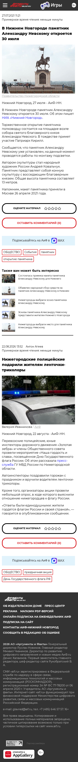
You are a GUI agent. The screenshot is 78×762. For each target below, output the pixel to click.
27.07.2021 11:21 (11, 15)
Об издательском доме (22, 606)
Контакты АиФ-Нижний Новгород (31, 627)
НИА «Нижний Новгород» (22, 118)
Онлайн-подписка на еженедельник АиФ (37, 616)
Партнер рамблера (36, 743)
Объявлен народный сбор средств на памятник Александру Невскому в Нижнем (43, 289)
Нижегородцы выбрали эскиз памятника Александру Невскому (42, 301)
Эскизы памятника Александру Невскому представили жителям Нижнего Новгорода (44, 314)
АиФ (37, 427)
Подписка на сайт (18, 622)
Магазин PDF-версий (37, 611)
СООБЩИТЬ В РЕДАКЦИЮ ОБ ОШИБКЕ (31, 632)
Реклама (10, 611)
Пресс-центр (55, 606)
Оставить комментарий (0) (39, 223)
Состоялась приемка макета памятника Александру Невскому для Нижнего (41, 277)
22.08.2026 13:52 (12, 346)
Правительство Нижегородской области (31, 96)
